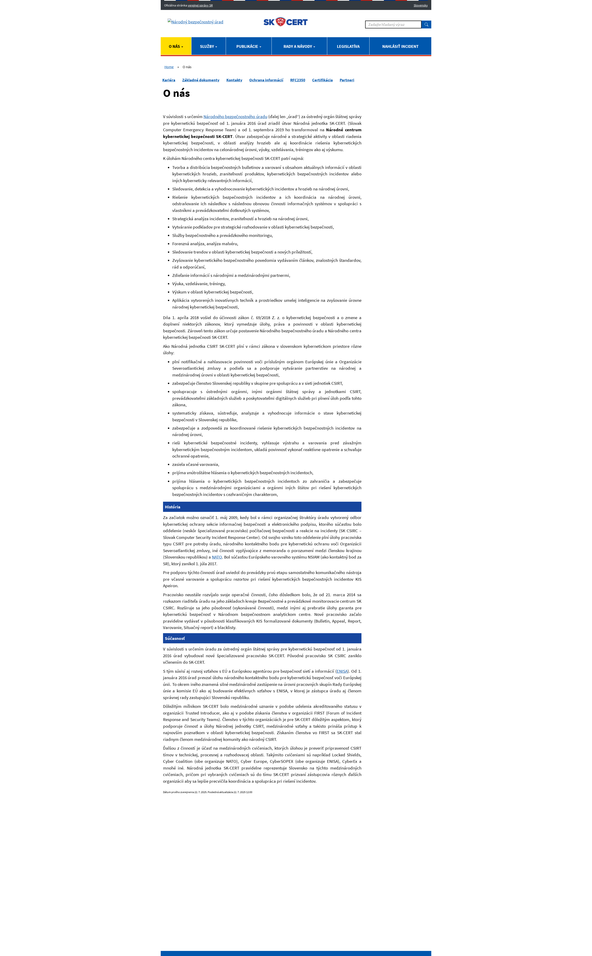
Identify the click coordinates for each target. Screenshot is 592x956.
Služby (207, 46)
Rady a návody (298, 46)
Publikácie (247, 46)
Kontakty (234, 79)
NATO (217, 557)
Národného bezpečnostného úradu (235, 116)
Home (169, 66)
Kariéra (168, 79)
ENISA (342, 671)
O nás (175, 46)
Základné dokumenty (200, 79)
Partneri (347, 79)
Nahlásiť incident (400, 46)
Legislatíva (348, 46)
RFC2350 (297, 79)
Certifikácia (322, 79)
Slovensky (421, 5)
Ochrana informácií (266, 79)
